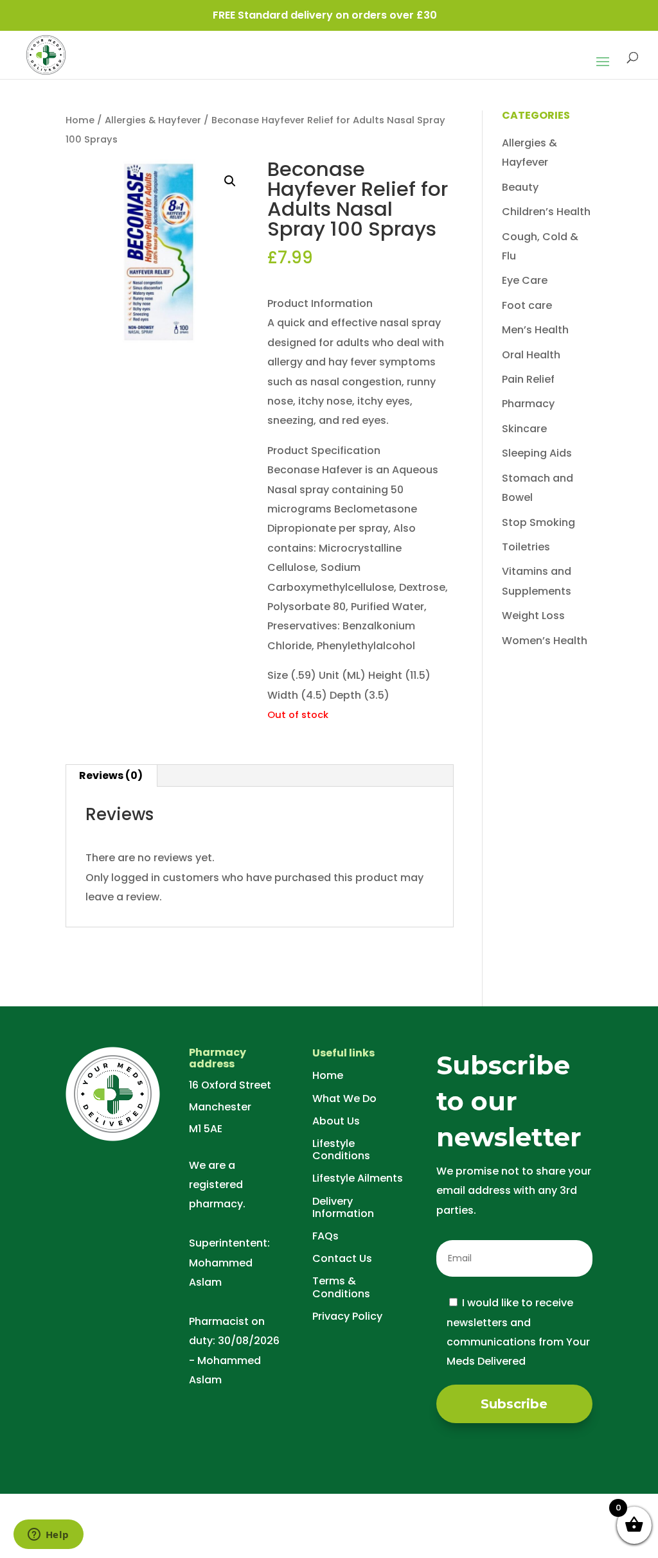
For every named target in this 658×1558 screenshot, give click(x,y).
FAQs (325, 1236)
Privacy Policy (347, 1316)
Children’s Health (546, 211)
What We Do (344, 1098)
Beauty (520, 187)
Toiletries (526, 546)
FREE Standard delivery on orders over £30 (325, 15)
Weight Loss (533, 615)
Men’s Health (535, 329)
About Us (336, 1121)
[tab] (111, 776)
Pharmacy (528, 403)
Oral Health (531, 354)
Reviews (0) (111, 775)
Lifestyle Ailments (357, 1178)
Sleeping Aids (537, 453)
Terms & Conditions (341, 1287)
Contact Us (342, 1258)
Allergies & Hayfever (153, 120)
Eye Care (524, 280)
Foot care (527, 305)
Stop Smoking (538, 522)
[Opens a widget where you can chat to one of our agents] (48, 1535)
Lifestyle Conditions (341, 1149)
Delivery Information (343, 1207)
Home (80, 120)
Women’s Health (544, 640)
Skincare (524, 428)
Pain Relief (528, 379)
